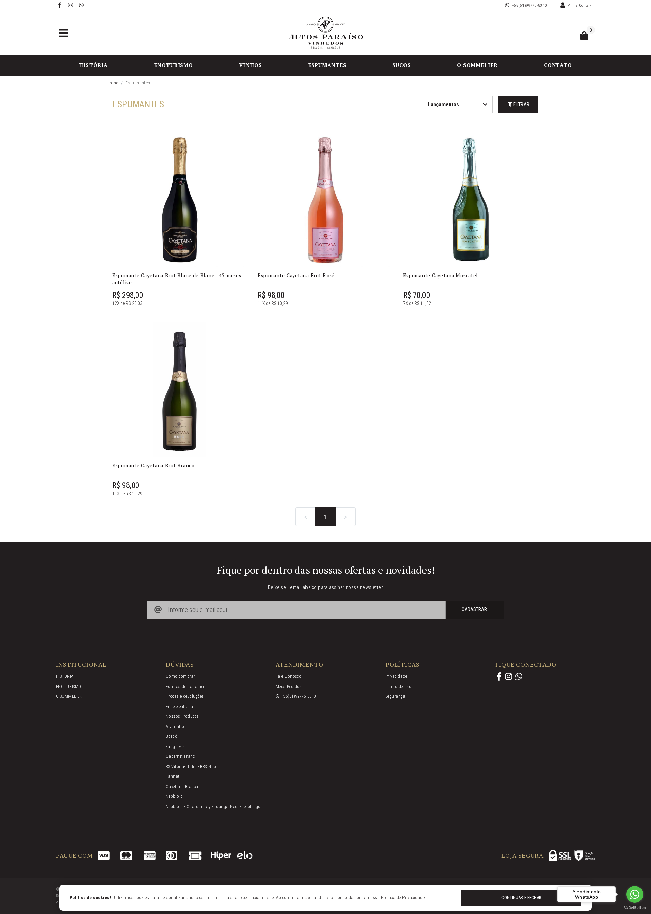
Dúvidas (180, 664)
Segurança (395, 696)
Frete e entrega (179, 706)
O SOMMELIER (477, 65)
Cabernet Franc (180, 756)
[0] (584, 37)
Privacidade (396, 676)
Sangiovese (176, 746)
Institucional (81, 664)
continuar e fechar (521, 897)
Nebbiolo (174, 796)
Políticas (403, 664)
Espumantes (327, 65)
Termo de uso (398, 686)
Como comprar (180, 676)
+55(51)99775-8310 (529, 5)
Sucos (401, 65)
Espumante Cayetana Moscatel (440, 275)
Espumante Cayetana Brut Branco (153, 465)
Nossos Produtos (182, 716)
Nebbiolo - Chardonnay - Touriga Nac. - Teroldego (213, 806)
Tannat (173, 776)
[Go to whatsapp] (634, 894)
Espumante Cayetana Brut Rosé (296, 275)
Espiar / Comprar (184, 258)
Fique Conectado (525, 664)
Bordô (171, 736)
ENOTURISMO (173, 65)
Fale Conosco (288, 676)
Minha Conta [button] (578, 5)
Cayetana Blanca (182, 786)
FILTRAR (520, 104)
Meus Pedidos (289, 686)
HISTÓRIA (93, 65)
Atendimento (299, 664)
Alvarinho (175, 726)
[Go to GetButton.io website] (635, 907)
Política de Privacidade (403, 897)
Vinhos (250, 65)
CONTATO (558, 65)
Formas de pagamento (188, 686)
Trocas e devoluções (185, 696)
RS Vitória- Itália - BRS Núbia (193, 766)
